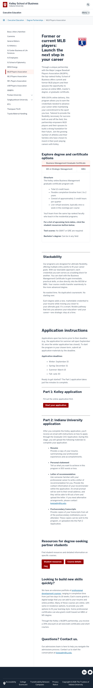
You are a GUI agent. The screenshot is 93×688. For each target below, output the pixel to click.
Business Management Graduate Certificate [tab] (65, 163)
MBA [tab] (83, 169)
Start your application (55, 405)
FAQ (46, 566)
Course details (74, 561)
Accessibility (11, 682)
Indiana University (76, 685)
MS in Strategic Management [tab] (59, 169)
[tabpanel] (66, 207)
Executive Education (12, 12)
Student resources (53, 561)
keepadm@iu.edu (58, 503)
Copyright (66, 682)
